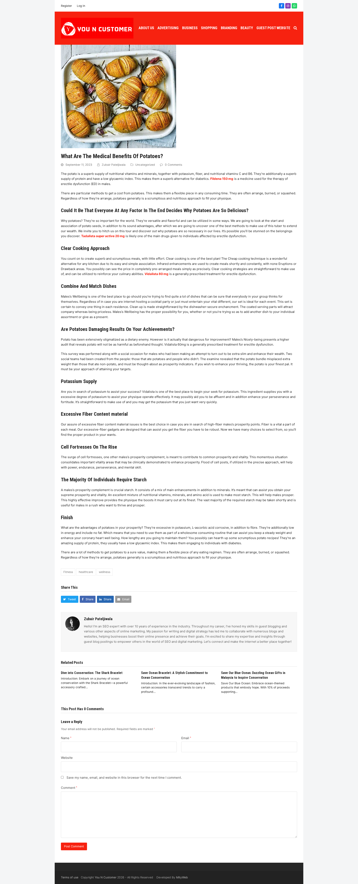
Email (186, 738)
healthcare (86, 572)
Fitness (68, 572)
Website (67, 758)
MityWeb (182, 877)
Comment (69, 788)
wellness (104, 572)
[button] (295, 28)
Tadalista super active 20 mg (103, 236)
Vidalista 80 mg (156, 274)
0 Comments (173, 164)
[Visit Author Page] (72, 623)
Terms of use (69, 877)
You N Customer (105, 877)
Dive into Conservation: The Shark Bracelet (91, 673)
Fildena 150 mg (221, 179)
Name (66, 738)
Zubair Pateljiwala (114, 164)
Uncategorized (145, 164)
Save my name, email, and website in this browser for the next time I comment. (124, 778)
